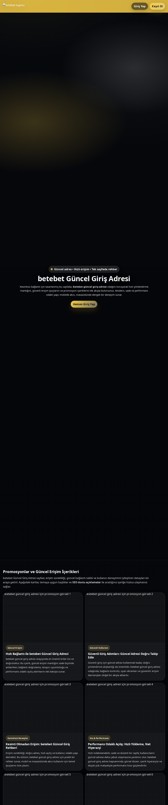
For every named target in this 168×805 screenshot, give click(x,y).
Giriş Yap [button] (140, 6)
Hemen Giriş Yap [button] (84, 304)
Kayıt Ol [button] (157, 6)
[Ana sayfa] (16, 6)
